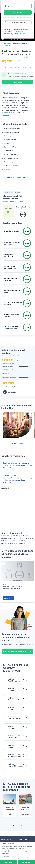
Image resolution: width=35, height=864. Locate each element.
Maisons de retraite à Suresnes (16, 727)
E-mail (7, 6)
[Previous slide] (14, 826)
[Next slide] (21, 826)
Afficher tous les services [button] (16, 177)
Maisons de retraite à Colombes (16, 689)
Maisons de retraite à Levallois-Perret (16, 718)
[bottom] (3, 563)
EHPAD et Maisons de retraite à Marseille (25, 811)
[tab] (11, 39)
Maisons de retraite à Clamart (16, 708)
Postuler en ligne (17, 82)
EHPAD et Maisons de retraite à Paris (10, 811)
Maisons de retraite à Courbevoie (16, 737)
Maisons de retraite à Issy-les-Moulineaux (16, 765)
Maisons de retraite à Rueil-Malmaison (16, 680)
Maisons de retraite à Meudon (16, 746)
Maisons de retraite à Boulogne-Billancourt (16, 755)
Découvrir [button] (7, 598)
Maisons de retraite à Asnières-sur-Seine (16, 699)
